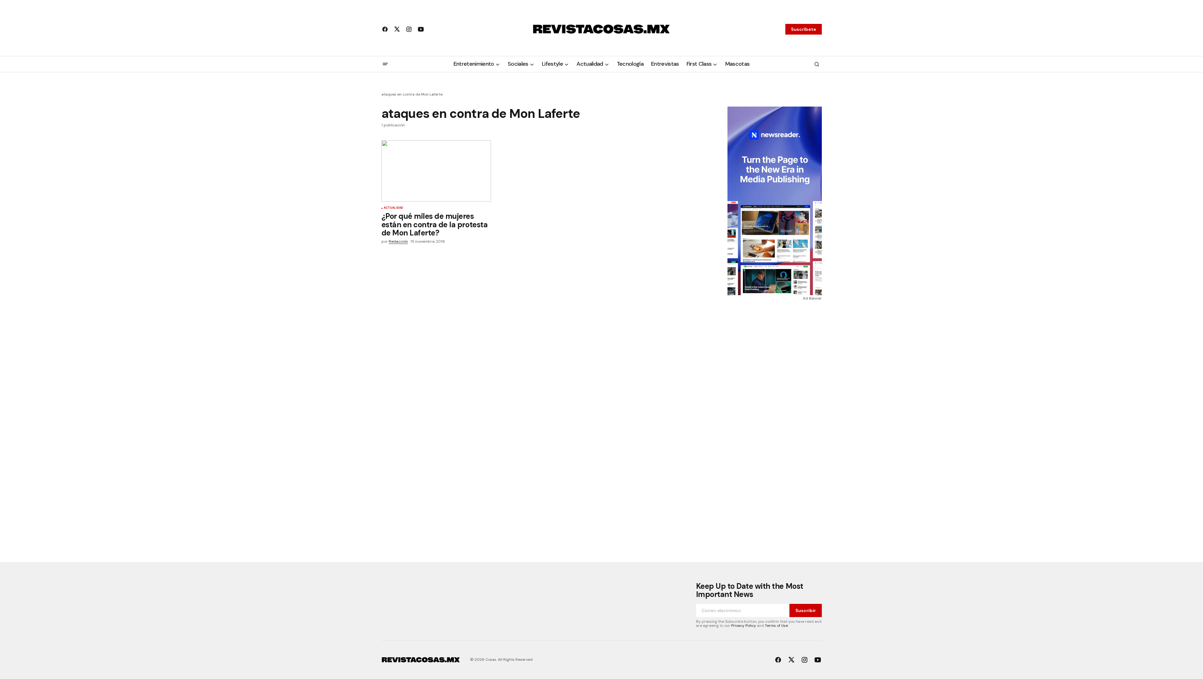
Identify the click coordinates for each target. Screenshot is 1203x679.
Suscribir (805, 610)
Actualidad (394, 208)
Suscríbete (803, 29)
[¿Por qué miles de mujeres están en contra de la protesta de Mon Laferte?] (436, 171)
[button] (385, 64)
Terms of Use (776, 625)
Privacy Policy (743, 625)
